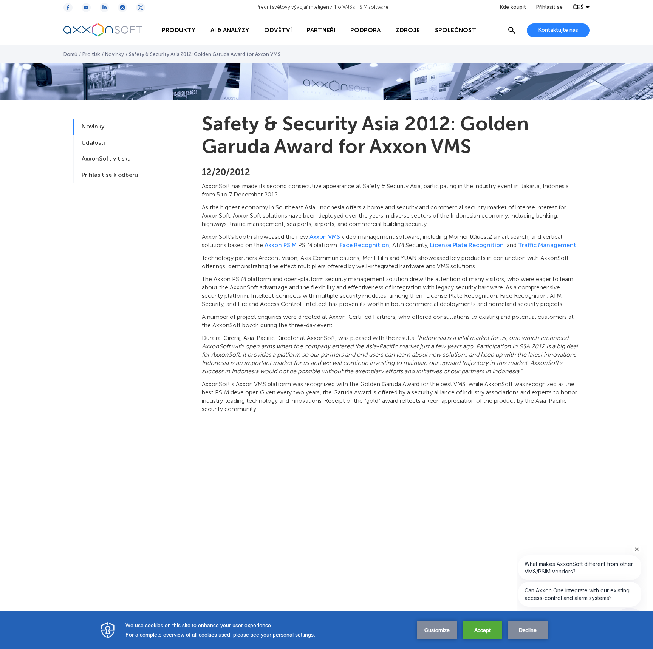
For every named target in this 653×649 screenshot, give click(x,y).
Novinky (114, 54)
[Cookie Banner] (326, 630)
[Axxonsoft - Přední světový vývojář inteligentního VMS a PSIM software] (108, 30)
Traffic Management (547, 245)
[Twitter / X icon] (140, 7)
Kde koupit (513, 7)
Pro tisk (91, 54)
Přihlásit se (549, 7)
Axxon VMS (324, 236)
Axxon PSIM (281, 245)
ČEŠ (578, 7)
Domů (70, 54)
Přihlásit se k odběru (110, 174)
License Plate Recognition (467, 245)
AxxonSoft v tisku (106, 158)
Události (93, 142)
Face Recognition (364, 245)
